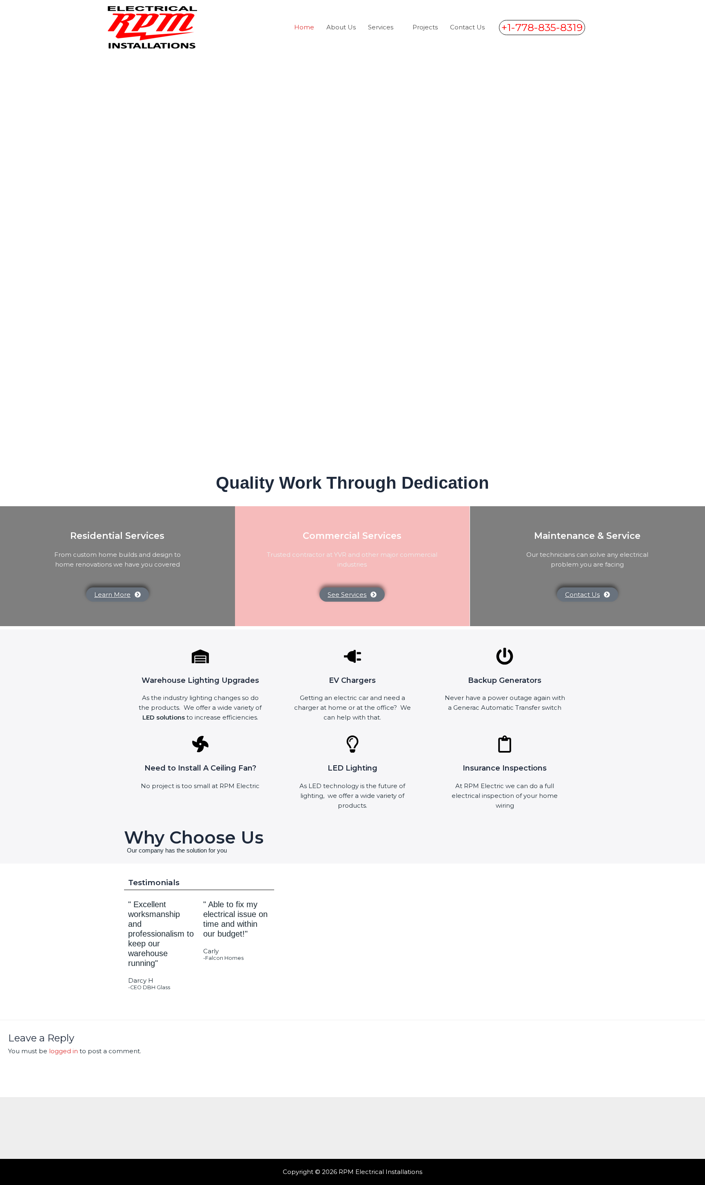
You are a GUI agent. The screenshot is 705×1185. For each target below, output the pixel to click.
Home (304, 27)
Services (380, 27)
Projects (425, 27)
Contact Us (467, 27)
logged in (63, 1051)
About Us (341, 27)
